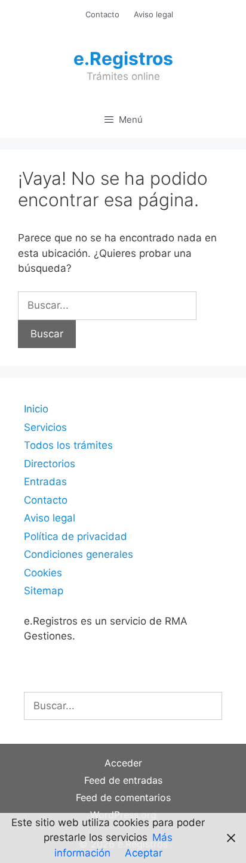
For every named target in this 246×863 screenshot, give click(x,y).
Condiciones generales (78, 554)
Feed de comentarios (123, 797)
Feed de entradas (123, 780)
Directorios (49, 464)
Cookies (43, 573)
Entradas (45, 482)
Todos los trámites (68, 445)
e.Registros (123, 58)
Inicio (36, 409)
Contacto (102, 14)
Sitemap (43, 591)
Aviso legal (153, 14)
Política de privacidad (75, 536)
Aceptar (143, 853)
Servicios (45, 427)
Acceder (123, 763)
